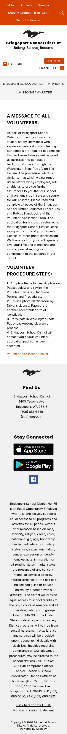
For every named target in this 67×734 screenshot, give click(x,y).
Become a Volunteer (37, 92)
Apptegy (41, 728)
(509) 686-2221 (31, 417)
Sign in (54, 61)
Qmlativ (26, 5)
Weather (44, 5)
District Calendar (28, 20)
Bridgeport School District (23, 83)
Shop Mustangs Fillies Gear (28, 13)
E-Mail (10, 5)
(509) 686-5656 (31, 412)
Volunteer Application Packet (27, 354)
